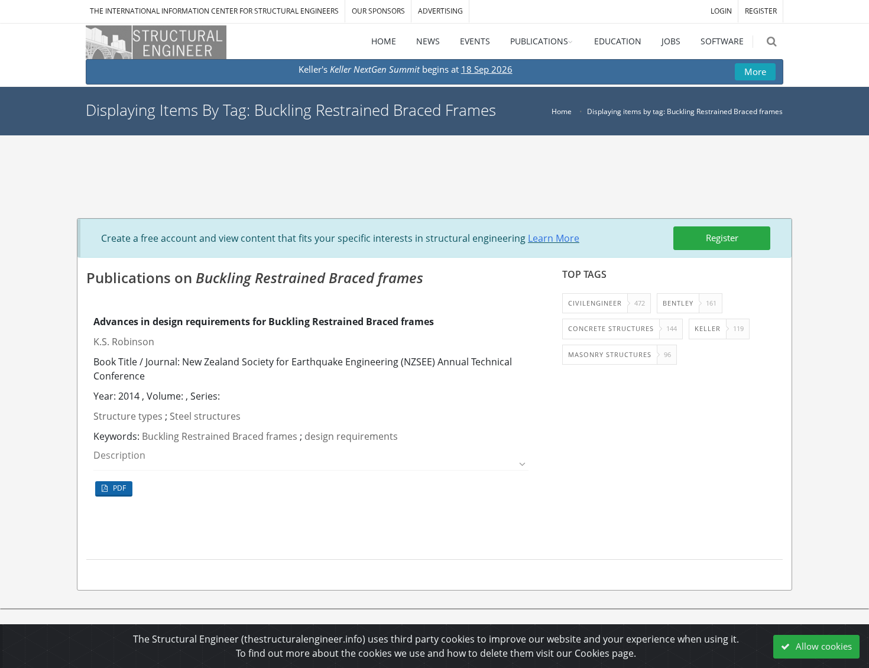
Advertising (440, 11)
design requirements (351, 436)
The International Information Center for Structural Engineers (214, 11)
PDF (118, 488)
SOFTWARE (722, 41)
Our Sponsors (378, 11)
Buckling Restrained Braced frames (219, 436)
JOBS (671, 41)
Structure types (128, 416)
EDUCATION (617, 41)
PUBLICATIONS (539, 41)
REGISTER (761, 11)
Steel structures (205, 416)
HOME (383, 41)
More (755, 71)
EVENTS (475, 41)
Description (119, 455)
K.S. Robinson (123, 341)
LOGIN (721, 11)
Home (562, 111)
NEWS (428, 41)
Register (722, 238)
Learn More (553, 238)
